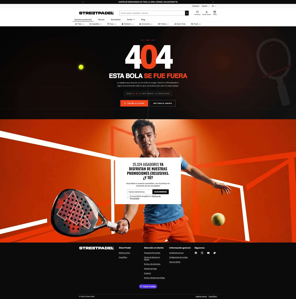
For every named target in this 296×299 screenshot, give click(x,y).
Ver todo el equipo (162, 103)
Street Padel (89, 296)
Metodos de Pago (150, 269)
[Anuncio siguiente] (213, 2)
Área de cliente (174, 262)
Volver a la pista (135, 103)
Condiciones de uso (176, 253)
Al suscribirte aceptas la (145, 197)
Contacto (195, 6)
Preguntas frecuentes (152, 253)
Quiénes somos (124, 253)
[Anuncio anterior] (82, 2)
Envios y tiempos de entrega (154, 278)
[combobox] (154, 13)
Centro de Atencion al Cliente (152, 258)
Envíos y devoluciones (152, 264)
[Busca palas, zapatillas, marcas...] (187, 13)
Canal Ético (123, 257)
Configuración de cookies (178, 257)
